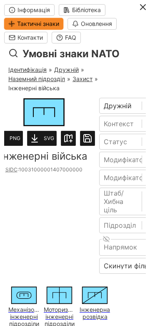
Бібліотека (86, 9)
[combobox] (105, 106)
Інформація (34, 9)
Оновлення (96, 23)
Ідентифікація (27, 69)
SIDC (11, 169)
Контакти (30, 37)
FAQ (70, 37)
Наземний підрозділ (36, 78)
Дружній (66, 69)
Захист (82, 78)
